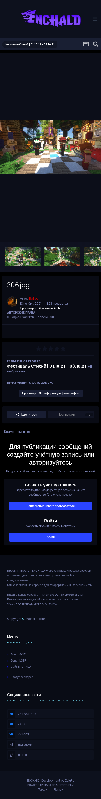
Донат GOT (18, 654)
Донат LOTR (18, 661)
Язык (57, 789)
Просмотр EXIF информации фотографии (50, 393)
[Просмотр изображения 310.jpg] (23, 256)
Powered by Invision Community (50, 785)
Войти (50, 537)
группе (73, 599)
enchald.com (35, 619)
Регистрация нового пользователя (51, 506)
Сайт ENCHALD (21, 667)
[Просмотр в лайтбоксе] (50, 147)
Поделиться (28, 414)
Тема (41, 789)
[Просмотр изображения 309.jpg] (62, 256)
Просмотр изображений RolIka (41, 308)
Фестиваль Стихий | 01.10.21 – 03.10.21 (46, 366)
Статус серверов (22, 677)
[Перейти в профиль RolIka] (12, 301)
